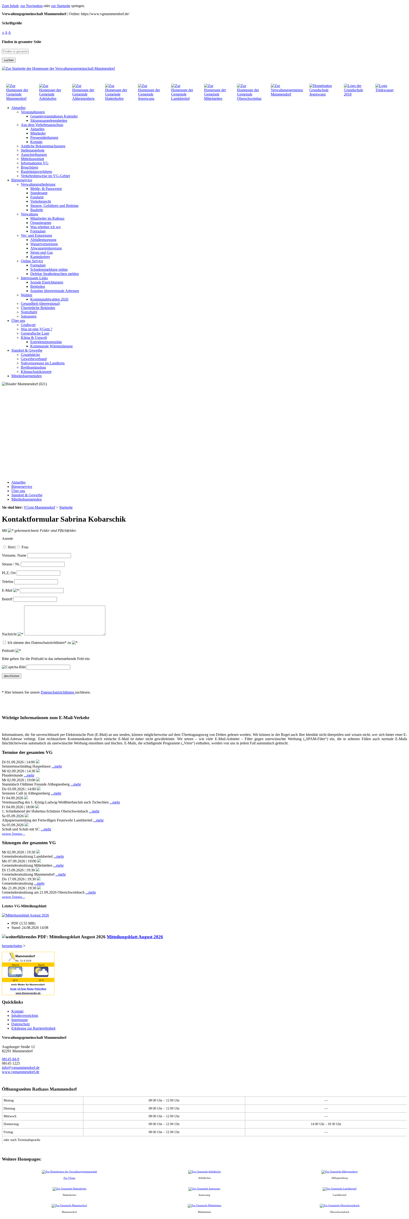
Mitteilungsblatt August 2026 (135, 936)
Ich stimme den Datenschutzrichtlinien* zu (40, 643)
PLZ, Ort (9, 573)
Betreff (7, 599)
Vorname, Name (14, 555)
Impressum (19, 1020)
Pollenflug (40, 988)
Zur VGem (69, 1177)
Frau (25, 547)
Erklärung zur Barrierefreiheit (33, 1028)
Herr (11, 547)
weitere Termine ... (13, 833)
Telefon (7, 582)
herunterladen (12, 946)
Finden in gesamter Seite (21, 42)
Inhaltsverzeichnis (24, 1016)
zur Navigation (31, 6)
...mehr (57, 766)
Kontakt (17, 1011)
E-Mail (7, 590)
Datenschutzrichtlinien (58, 692)
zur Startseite (60, 6)
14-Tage (21, 988)
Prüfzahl (8, 651)
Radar (30, 988)
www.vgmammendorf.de (20, 1072)
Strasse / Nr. (11, 564)
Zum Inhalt (10, 6)
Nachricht (10, 634)
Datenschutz (20, 1024)
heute (13, 988)
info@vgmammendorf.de (21, 1068)
